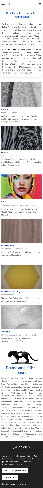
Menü (39, 4)
